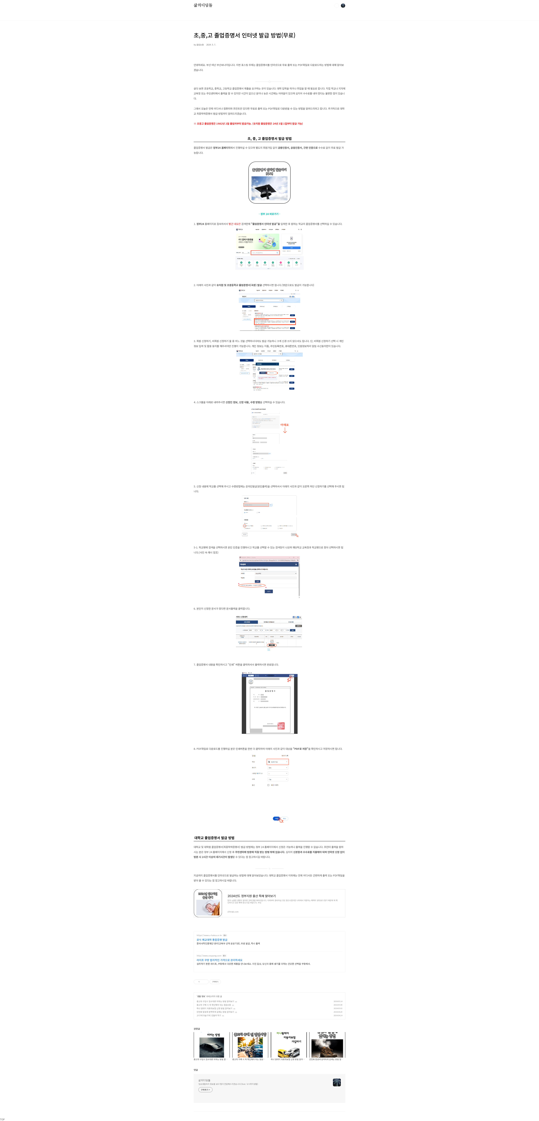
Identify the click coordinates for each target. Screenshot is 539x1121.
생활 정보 (201, 996)
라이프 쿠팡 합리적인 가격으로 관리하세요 (219, 960)
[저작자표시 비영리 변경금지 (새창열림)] (224, 982)
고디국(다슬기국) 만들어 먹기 (209, 1015)
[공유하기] (202, 982)
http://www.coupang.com (209, 955)
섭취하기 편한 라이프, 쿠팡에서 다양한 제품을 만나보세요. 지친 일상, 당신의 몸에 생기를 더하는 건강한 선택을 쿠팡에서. (253, 963)
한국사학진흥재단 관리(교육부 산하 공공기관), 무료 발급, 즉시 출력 (228, 943)
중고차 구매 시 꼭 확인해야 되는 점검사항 (214, 1004)
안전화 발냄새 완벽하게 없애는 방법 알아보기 (215, 1011)
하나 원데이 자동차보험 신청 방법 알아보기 (214, 1008)
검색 (336, 6)
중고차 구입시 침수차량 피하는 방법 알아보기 (215, 1001)
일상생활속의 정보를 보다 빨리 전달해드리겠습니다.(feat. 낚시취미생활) (228, 1084)
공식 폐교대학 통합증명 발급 (212, 939)
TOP (2, 1119)
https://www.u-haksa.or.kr (209, 935)
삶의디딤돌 (203, 5)
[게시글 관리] (205, 982)
